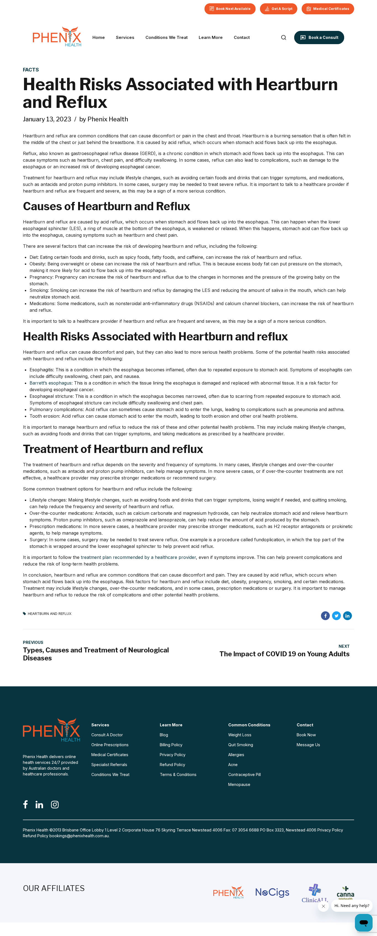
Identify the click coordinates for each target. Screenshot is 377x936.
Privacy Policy (172, 754)
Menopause (239, 784)
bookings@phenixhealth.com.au (79, 835)
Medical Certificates (109, 754)
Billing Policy (171, 744)
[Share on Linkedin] (347, 615)
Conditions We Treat (166, 37)
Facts (31, 70)
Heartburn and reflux (49, 613)
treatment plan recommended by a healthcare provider (138, 557)
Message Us (308, 744)
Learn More (211, 37)
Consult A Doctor (107, 734)
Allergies (236, 754)
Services (125, 37)
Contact (242, 37)
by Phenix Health (103, 119)
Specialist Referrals (109, 764)
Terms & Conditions (178, 774)
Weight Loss (239, 734)
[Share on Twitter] (336, 615)
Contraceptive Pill (244, 774)
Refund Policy (172, 764)
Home (98, 37)
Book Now (306, 734)
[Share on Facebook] (325, 615)
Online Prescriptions (110, 744)
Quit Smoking (240, 744)
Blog (164, 734)
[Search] (283, 37)
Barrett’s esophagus (50, 383)
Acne (233, 764)
